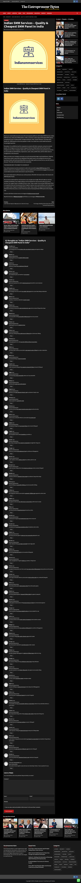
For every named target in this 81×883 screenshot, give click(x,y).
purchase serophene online (22, 527)
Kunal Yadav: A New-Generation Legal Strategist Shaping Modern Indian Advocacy (70, 26)
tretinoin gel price (26, 283)
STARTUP (43, 13)
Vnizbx (10, 565)
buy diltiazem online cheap (26, 661)
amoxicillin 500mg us (21, 484)
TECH (24, 13)
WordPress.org (60, 117)
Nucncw (11, 557)
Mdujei (10, 650)
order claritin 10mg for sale (23, 636)
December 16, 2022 (17, 29)
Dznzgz (10, 641)
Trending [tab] (71, 19)
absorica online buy (28, 468)
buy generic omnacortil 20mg (27, 367)
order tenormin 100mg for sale (21, 749)
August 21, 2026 (7, 231)
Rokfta (10, 745)
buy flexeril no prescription (32, 739)
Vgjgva (10, 372)
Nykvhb (11, 675)
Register (59, 107)
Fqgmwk (11, 389)
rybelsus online (21, 459)
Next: (43, 203)
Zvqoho (10, 288)
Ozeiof (10, 279)
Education (74, 71)
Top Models (59, 90)
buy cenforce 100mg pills (25, 628)
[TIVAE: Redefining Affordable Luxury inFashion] (46, 218)
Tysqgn (10, 448)
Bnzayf (10, 718)
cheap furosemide (22, 358)
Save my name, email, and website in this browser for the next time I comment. (22, 807)
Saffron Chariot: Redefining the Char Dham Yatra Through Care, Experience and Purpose (70, 34)
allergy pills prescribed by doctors (27, 249)
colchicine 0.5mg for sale (23, 757)
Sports (72, 85)
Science (67, 85)
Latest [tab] (59, 19)
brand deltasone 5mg (21, 451)
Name (5, 796)
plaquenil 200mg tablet (26, 594)
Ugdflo (10, 498)
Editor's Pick (67, 71)
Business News (60, 71)
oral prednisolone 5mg (23, 518)
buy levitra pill (32, 417)
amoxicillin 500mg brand (24, 316)
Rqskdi (10, 254)
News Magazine (60, 82)
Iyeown (10, 727)
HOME (4, 13)
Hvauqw (11, 464)
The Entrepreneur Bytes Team (9, 230)
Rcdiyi (10, 355)
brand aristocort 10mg (29, 602)
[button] (77, 13)
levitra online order (32, 577)
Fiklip (10, 507)
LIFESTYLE (14, 13)
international (67, 77)
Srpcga (10, 607)
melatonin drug (21, 325)
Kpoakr (10, 439)
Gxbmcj (10, 406)
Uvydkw (11, 246)
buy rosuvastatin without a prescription (25, 703)
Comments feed (60, 115)
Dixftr (10, 735)
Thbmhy (11, 700)
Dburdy (10, 599)
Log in (58, 110)
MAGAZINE (49, 13)
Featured (66, 22)
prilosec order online (29, 713)
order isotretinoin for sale (24, 308)
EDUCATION (37, 13)
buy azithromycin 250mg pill (24, 333)
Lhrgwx (10, 710)
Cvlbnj (10, 490)
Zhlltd (10, 347)
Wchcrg (11, 481)
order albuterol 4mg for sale (21, 392)
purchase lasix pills (17, 552)
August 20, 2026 (25, 233)
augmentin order (20, 400)
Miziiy (10, 582)
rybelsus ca (24, 560)
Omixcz (10, 330)
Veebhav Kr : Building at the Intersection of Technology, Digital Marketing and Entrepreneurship (70, 43)
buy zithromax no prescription (25, 501)
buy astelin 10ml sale (26, 291)
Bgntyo (10, 296)
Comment (6, 779)
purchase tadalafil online (22, 611)
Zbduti (10, 591)
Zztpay (10, 321)
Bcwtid (10, 540)
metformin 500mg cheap (28, 653)
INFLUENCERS (30, 13)
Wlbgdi (10, 624)
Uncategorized (72, 90)
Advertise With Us (15, 1)
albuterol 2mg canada (22, 476)
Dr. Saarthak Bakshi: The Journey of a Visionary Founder (70, 52)
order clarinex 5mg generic (25, 619)
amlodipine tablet (19, 678)
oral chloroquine (25, 644)
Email (31, 796)
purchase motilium (21, 722)
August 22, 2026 (7, 836)
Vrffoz (10, 616)
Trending (65, 90)
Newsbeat (75, 79)
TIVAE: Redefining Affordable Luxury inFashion (46, 226)
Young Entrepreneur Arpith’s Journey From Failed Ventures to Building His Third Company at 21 (29, 228)
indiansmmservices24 (33, 193)
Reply (11, 251)
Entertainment (60, 74)
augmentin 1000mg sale (30, 493)
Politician (67, 82)
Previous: (16, 202)
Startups (59, 87)
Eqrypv (10, 456)
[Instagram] (74, 1)
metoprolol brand (24, 730)
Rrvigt (10, 754)
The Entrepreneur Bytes (9, 29)
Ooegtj (10, 658)
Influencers (59, 77)
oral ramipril (26, 274)
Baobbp (10, 473)
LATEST (9, 13)
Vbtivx (10, 692)
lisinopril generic (21, 695)
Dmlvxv (11, 414)
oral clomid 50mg (23, 426)
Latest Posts (74, 77)
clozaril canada (26, 299)
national (69, 79)
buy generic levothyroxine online (24, 409)
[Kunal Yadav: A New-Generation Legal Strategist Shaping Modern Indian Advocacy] (60, 25)
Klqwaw (11, 633)
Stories (63, 87)
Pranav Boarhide (60, 85)
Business (66, 31)
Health (72, 74)
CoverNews (46, 881)
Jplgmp (10, 422)
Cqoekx (11, 363)
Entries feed (59, 112)
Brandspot (6, 20)
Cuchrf (10, 666)
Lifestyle (58, 79)
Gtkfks (10, 549)
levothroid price (21, 510)
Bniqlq (10, 380)
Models (63, 79)
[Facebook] (77, 1)
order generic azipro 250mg (31, 350)
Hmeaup (11, 338)
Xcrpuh (10, 523)
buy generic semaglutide (24, 442)
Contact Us (22, 1)
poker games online (24, 585)
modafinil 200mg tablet (23, 257)
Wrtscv (10, 271)
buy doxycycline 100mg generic (33, 569)
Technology (73, 87)
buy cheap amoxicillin (18, 375)
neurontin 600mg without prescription (28, 341)
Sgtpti (10, 683)
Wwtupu (11, 397)
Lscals (10, 262)
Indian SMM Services (41, 168)
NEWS (19, 13)
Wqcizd (10, 313)
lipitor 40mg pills (23, 670)
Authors (58, 69)
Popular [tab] (64, 19)
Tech (68, 87)
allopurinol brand (22, 686)
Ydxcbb (10, 515)
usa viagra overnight (22, 543)
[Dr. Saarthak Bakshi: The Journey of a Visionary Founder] (60, 51)
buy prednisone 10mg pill (22, 266)
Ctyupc (10, 574)
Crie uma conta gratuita (14, 762)
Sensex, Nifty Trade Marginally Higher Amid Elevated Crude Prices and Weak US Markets (11, 227)
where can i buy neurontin (26, 535)
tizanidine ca (24, 434)
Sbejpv (10, 532)
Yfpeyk (10, 305)
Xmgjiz (10, 431)
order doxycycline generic (20, 384)
